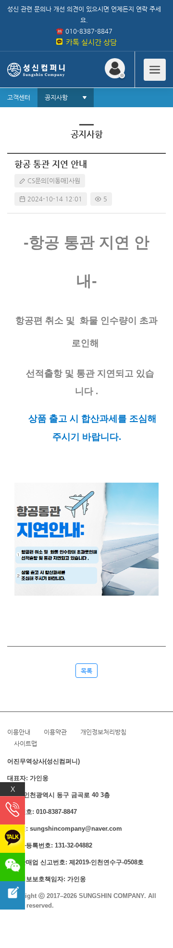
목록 (86, 670)
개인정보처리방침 (103, 732)
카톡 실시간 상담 (90, 42)
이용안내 (18, 732)
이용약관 (55, 732)
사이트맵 (25, 743)
